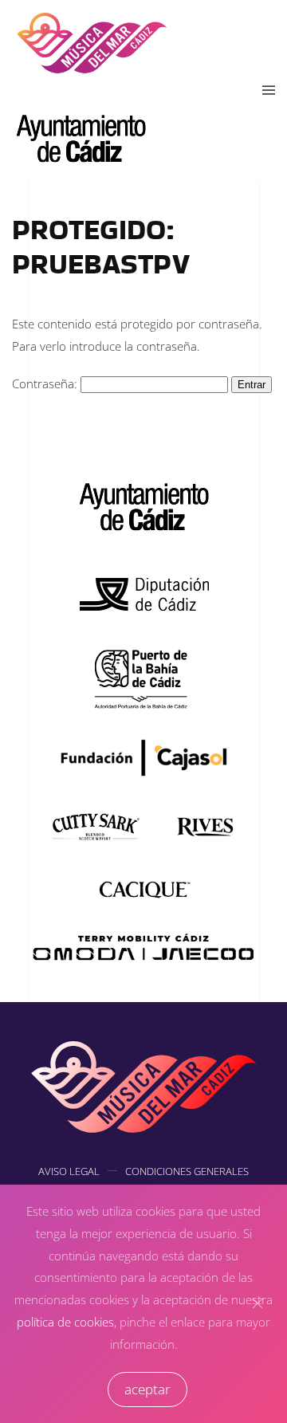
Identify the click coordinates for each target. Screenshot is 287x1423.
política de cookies (65, 1322)
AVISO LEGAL (69, 1171)
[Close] (257, 1303)
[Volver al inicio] (91, 42)
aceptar (147, 1389)
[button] (268, 91)
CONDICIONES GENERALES (187, 1171)
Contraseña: (46, 383)
